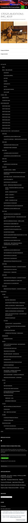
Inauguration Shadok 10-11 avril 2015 (13, 280)
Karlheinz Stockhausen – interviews (12, 377)
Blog (3, 67)
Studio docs (7, 409)
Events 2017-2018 (6, 117)
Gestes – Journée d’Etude (11, 200)
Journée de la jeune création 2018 (12, 240)
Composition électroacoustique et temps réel (11, 7)
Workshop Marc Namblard (10, 147)
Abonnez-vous (5, 458)
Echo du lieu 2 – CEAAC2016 (10, 272)
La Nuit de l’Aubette (8, 179)
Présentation (5, 97)
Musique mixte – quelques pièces (13, 323)
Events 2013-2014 (6, 128)
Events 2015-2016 (6, 122)
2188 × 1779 (9, 19)
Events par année (5, 103)
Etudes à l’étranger (8, 420)
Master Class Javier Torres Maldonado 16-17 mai (15, 234)
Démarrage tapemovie (10, 401)
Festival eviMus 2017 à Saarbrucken (12, 214)
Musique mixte (7, 359)
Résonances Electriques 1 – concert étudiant (15, 288)
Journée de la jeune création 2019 (12, 208)
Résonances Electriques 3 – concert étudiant (15, 266)
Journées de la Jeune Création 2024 (12, 136)
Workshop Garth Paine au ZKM (11, 144)
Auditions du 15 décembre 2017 (11, 223)
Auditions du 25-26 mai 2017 (18, 19)
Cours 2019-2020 (6, 100)
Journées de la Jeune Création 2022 (12, 155)
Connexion (3, 506)
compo (5, 81)
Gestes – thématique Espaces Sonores (13, 185)
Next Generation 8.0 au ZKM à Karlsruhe (13, 205)
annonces (6, 72)
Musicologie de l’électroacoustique (13, 362)
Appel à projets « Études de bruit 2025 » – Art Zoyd (12, 487)
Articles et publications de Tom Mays (13, 356)
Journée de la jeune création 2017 (12, 250)
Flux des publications (6, 509)
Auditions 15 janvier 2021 (10, 425)
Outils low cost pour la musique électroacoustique (12, 392)
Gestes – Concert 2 (9, 197)
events (5, 86)
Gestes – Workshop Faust (11, 191)
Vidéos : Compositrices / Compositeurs (14, 311)
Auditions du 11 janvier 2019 (10, 182)
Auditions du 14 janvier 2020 (10, 164)
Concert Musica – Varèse (10, 169)
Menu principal (26, 7)
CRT (4, 383)
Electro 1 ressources (10, 300)
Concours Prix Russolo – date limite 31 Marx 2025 (12, 482)
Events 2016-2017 (6, 119)
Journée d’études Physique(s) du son (12, 229)
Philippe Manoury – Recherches (11, 353)
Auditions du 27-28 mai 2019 (10, 203)
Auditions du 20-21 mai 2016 (10, 269)
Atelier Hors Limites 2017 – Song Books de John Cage (15, 217)
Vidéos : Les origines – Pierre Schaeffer (14, 305)
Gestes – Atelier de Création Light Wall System (14, 188)
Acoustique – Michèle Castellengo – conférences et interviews (12, 371)
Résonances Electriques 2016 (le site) (13, 261)
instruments (7, 83)
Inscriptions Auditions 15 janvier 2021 (14, 428)
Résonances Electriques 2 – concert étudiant (15, 277)
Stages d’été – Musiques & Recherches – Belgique (12, 479)
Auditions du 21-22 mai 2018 (10, 237)
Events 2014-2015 (6, 125)
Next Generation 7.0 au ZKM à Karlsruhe (13, 252)
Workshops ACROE (8, 338)
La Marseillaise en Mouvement (11, 153)
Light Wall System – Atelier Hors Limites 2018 (14, 176)
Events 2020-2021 (6, 108)
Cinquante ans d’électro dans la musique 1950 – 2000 (15, 327)
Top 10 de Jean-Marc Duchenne (11, 388)
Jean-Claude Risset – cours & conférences (14, 374)
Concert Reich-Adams (9, 232)
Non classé (6, 92)
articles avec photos (9, 89)
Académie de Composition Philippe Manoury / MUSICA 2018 (15, 173)
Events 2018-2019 (6, 114)
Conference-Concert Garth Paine (12, 226)
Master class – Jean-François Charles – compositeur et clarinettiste (13, 244)
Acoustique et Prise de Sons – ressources (15, 302)
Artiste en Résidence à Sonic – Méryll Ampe (14, 221)
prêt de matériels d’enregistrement (12, 406)
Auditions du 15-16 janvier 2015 (11, 283)
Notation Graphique (10, 317)
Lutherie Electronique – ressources (14, 333)
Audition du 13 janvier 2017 (10, 258)
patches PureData (8, 385)
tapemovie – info (9, 398)
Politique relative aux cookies (15, 517)
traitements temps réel (9, 351)
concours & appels (8, 75)
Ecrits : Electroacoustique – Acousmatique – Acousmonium (16, 314)
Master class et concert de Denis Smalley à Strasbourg (13, 485)
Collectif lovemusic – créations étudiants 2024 (15, 139)
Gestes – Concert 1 (9, 194)
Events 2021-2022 (6, 106)
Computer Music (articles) (10, 348)
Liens (2, 431)
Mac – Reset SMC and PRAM (10, 412)
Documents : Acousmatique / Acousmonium (15, 308)
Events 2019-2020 (6, 111)
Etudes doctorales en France (11, 417)
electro (6, 78)
